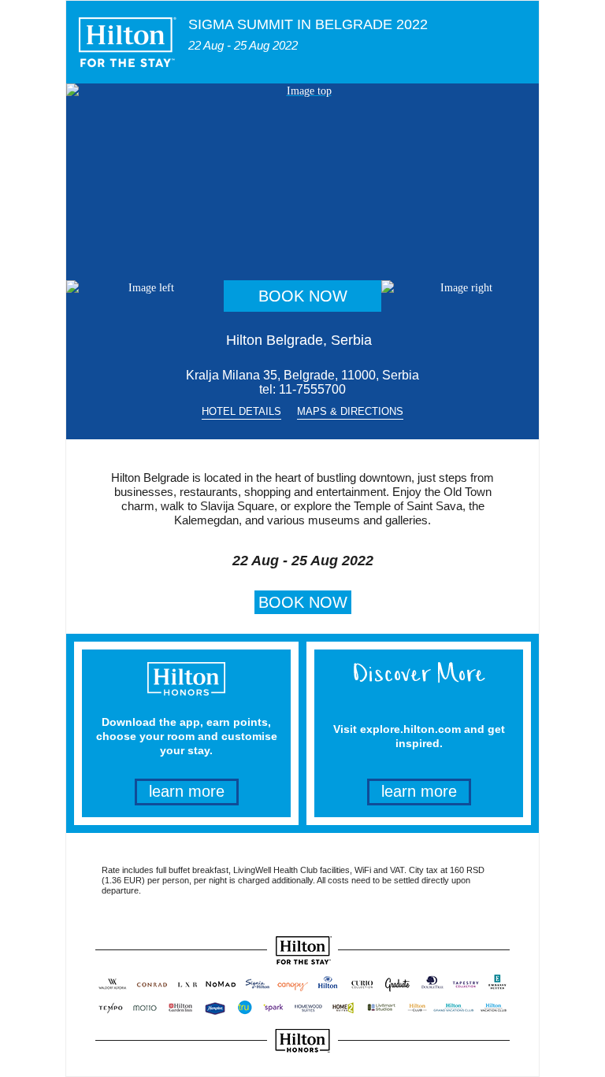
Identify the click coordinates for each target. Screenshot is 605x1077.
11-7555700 (312, 389)
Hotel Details (241, 411)
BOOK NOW (302, 296)
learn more (187, 791)
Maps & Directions (350, 411)
